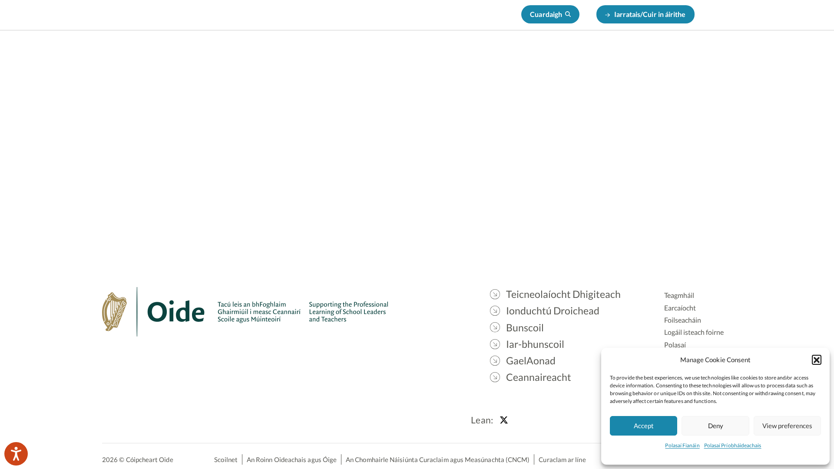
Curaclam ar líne (562, 459)
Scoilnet (226, 459)
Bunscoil (483, 52)
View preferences (787, 425)
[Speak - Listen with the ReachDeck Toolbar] (16, 454)
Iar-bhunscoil (535, 52)
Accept (644, 425)
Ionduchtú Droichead (420, 52)
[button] (816, 359)
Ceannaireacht (649, 52)
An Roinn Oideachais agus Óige (292, 459)
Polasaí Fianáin (682, 445)
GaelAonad (590, 52)
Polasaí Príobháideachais (732, 445)
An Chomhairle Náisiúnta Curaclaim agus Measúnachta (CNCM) (438, 459)
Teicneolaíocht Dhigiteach (328, 52)
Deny (715, 425)
